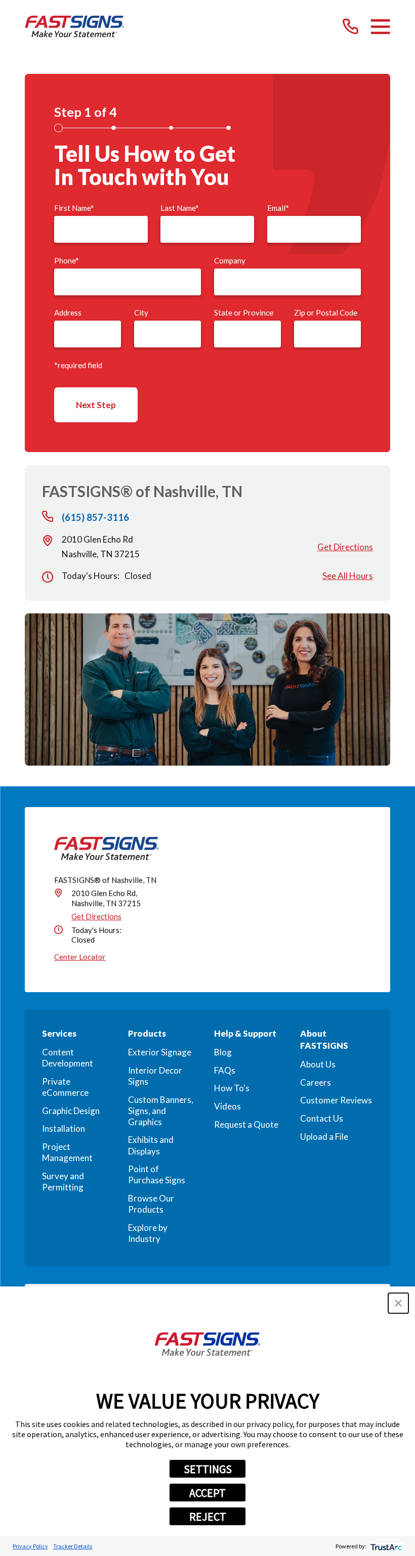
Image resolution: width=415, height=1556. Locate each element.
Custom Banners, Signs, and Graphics (160, 1110)
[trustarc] (385, 1546)
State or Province (243, 312)
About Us (318, 1064)
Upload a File (324, 1136)
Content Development (67, 1058)
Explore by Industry (148, 1233)
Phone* (66, 260)
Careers (315, 1082)
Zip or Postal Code (325, 312)
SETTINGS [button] (208, 1469)
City (141, 312)
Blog (223, 1052)
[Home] (74, 26)
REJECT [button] (207, 1516)
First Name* (74, 207)
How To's (232, 1088)
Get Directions (345, 547)
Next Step (96, 404)
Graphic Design (71, 1110)
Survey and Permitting (63, 1181)
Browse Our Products (151, 1204)
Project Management (67, 1152)
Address (67, 312)
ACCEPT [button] (207, 1493)
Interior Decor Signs (155, 1076)
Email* (278, 207)
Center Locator (80, 956)
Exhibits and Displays (151, 1145)
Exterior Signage (159, 1052)
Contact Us (321, 1118)
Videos (227, 1106)
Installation (63, 1128)
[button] (398, 1303)
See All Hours (347, 575)
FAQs (224, 1070)
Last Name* (179, 207)
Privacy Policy (30, 1546)
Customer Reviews (336, 1100)
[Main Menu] (380, 26)
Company (229, 260)
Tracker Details (72, 1546)
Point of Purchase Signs (156, 1174)
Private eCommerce (65, 1087)
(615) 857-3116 (95, 517)
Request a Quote (246, 1124)
